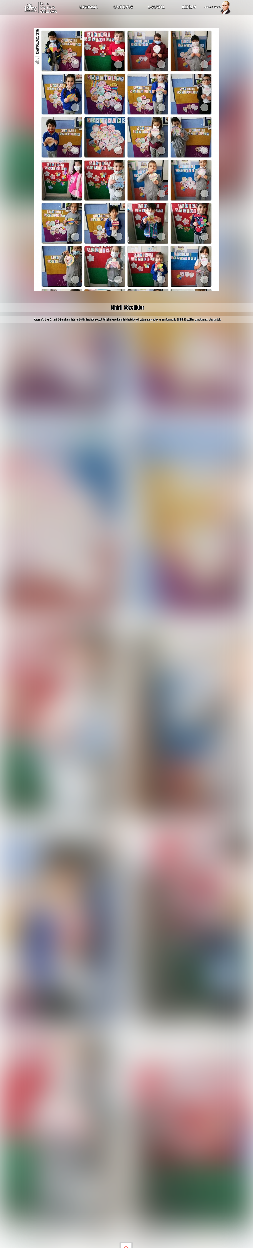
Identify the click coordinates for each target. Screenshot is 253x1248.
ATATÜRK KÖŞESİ (213, 7)
